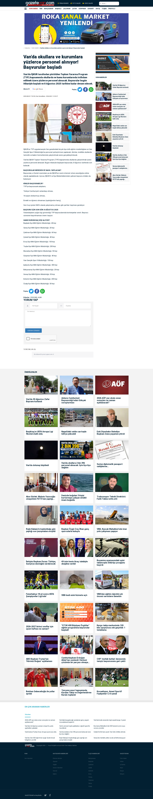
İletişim (122, 774)
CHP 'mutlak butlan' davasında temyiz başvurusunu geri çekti (111, 660)
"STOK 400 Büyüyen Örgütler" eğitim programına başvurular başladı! (75, 627)
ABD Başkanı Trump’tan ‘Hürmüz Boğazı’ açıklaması (39, 660)
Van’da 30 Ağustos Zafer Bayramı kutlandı (120, 86)
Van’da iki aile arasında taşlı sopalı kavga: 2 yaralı (110, 720)
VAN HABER (35, 48)
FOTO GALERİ (76, 3)
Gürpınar (91, 780)
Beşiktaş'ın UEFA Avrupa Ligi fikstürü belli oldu (119, 117)
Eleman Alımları (57, 758)
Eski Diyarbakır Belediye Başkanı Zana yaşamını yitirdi (120, 137)
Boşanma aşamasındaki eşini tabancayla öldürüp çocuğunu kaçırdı (111, 562)
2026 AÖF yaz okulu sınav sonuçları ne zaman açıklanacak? (120, 106)
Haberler (27, 48)
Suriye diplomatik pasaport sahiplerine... (120, 167)
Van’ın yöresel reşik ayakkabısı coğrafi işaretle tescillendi (74, 727)
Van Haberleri (28, 758)
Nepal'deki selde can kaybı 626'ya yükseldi (120, 127)
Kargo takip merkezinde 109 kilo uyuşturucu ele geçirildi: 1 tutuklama (111, 627)
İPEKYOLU (111, 8)
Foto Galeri (123, 758)
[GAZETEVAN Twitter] (45, 795)
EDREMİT (91, 8)
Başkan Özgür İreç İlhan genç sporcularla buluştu (75, 530)
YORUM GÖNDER (33, 330)
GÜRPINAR (82, 8)
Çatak (90, 767)
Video (122, 761)
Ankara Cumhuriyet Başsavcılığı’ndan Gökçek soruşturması (120, 96)
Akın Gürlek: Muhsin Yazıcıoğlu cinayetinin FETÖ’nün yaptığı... (120, 177)
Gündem (28, 714)
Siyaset (55, 761)
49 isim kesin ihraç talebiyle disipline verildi (74, 562)
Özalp (90, 786)
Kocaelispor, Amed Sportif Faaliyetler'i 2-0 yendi (109, 692)
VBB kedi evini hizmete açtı (74, 595)
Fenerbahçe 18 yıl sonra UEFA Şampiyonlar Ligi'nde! (40, 595)
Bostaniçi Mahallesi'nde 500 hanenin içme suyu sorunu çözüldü (109, 727)
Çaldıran (90, 764)
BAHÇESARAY (48, 8)
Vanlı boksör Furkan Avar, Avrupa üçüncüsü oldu (40, 732)
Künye (122, 771)
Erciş (89, 774)
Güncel (55, 771)
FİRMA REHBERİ (64, 3)
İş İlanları (122, 764)
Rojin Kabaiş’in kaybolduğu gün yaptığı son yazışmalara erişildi (40, 530)
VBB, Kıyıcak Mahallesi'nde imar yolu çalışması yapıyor (112, 530)
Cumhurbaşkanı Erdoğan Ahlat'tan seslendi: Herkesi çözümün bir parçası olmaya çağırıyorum (74, 660)
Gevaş (90, 777)
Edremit (90, 771)
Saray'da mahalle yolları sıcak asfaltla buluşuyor (110, 738)
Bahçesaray (91, 758)
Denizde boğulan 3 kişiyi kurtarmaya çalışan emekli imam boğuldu (73, 497)
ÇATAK (74, 8)
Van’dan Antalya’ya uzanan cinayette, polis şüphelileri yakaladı (39, 727)
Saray (90, 783)
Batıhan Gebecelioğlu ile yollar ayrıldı (40, 692)
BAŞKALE (58, 8)
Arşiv (121, 767)
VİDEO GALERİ (88, 3)
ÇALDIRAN (66, 8)
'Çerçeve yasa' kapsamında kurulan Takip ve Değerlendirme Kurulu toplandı (76, 692)
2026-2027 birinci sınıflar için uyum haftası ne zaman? (39, 627)
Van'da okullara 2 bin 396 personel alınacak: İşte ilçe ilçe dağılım (120, 157)
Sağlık (55, 764)
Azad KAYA (61, 745)
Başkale (90, 761)
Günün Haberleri (57, 767)
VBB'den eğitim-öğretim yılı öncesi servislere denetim (110, 595)
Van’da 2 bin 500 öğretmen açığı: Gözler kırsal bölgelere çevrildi (40, 739)
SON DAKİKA (33, 8)
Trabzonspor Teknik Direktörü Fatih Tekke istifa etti (111, 497)
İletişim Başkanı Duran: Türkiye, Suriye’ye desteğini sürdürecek (41, 562)
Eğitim (55, 774)
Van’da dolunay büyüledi (118, 147)
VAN (40, 8)
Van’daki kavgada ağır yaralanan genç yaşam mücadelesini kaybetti (74, 721)
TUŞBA (104, 8)
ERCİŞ (98, 8)
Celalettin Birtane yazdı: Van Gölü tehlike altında (109, 732)
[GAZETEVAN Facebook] (50, 795)
